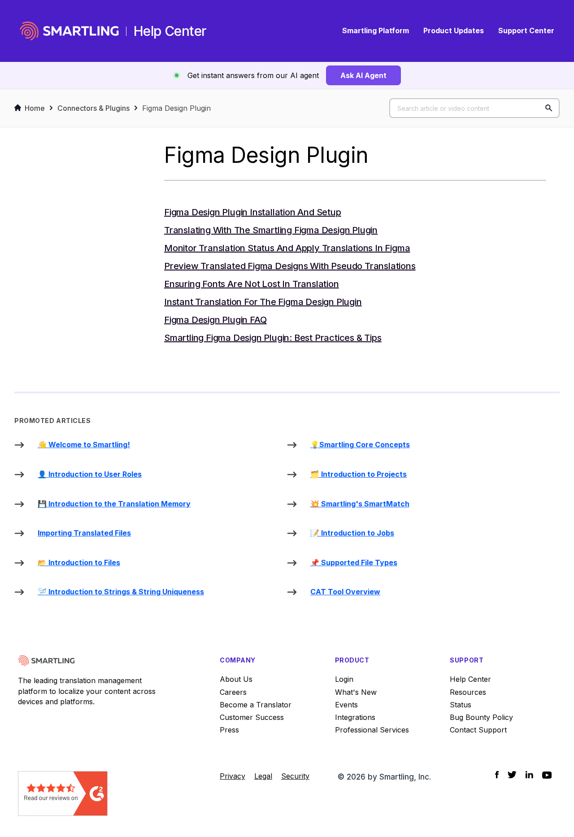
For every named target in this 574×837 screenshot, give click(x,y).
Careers (233, 692)
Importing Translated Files (84, 532)
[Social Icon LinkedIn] (529, 774)
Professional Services (372, 729)
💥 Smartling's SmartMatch (359, 503)
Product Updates (453, 30)
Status (460, 704)
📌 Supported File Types (353, 562)
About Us (236, 679)
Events (346, 704)
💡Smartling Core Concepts (360, 444)
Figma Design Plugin (176, 108)
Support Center (526, 30)
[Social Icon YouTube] (547, 775)
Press (229, 729)
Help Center (470, 679)
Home (35, 108)
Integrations (355, 717)
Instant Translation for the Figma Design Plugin (263, 301)
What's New (356, 692)
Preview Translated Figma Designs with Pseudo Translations (290, 266)
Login (344, 679)
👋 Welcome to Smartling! (84, 444)
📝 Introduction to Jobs (352, 532)
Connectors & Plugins (93, 108)
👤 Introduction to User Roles (90, 474)
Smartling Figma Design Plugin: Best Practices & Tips (273, 337)
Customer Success (252, 717)
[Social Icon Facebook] (497, 774)
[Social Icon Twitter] (512, 774)
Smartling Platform (375, 30)
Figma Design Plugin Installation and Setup (252, 212)
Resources (468, 692)
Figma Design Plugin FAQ (215, 319)
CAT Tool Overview (345, 591)
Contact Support (478, 729)
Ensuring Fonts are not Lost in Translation (251, 284)
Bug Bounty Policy (481, 717)
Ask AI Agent (363, 75)
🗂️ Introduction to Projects (358, 474)
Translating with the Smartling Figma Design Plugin (271, 230)
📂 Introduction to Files (79, 562)
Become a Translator (255, 704)
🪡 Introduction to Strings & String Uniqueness (121, 591)
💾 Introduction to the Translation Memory (114, 503)
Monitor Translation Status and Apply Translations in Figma (287, 248)
